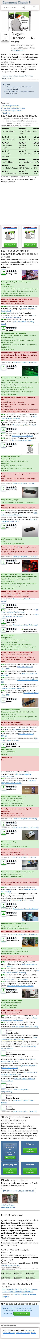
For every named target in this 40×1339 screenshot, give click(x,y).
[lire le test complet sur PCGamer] (24, 857)
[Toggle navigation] (34, 7)
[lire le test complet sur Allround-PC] (13, 688)
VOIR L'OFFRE (11, 245)
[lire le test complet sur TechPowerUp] (26, 827)
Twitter (33, 1333)
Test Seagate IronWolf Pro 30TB (14, 1289)
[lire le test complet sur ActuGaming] (25, 819)
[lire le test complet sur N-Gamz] (24, 483)
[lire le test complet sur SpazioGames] (25, 934)
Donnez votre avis (22, 1313)
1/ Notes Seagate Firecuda (10, 106)
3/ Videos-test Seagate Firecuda (11, 110)
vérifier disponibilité (30, 1150)
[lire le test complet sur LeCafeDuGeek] (25, 1027)
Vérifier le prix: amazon (10, 1265)
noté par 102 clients (10, 1151)
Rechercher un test (23, 1333)
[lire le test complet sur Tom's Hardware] (14, 979)
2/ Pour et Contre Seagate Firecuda (13, 108)
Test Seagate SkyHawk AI (23, 1292)
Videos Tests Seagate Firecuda (19, 1190)
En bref (7, 84)
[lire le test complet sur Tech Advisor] (25, 625)
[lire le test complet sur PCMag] (23, 729)
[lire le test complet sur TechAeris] (24, 425)
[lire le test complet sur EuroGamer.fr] (25, 909)
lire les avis (11, 1158)
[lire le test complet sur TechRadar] (21, 900)
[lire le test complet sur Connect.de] (25, 1111)
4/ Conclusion (5, 113)
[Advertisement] (20, 203)
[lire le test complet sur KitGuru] (22, 436)
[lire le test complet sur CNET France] (25, 557)
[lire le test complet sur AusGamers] (25, 362)
